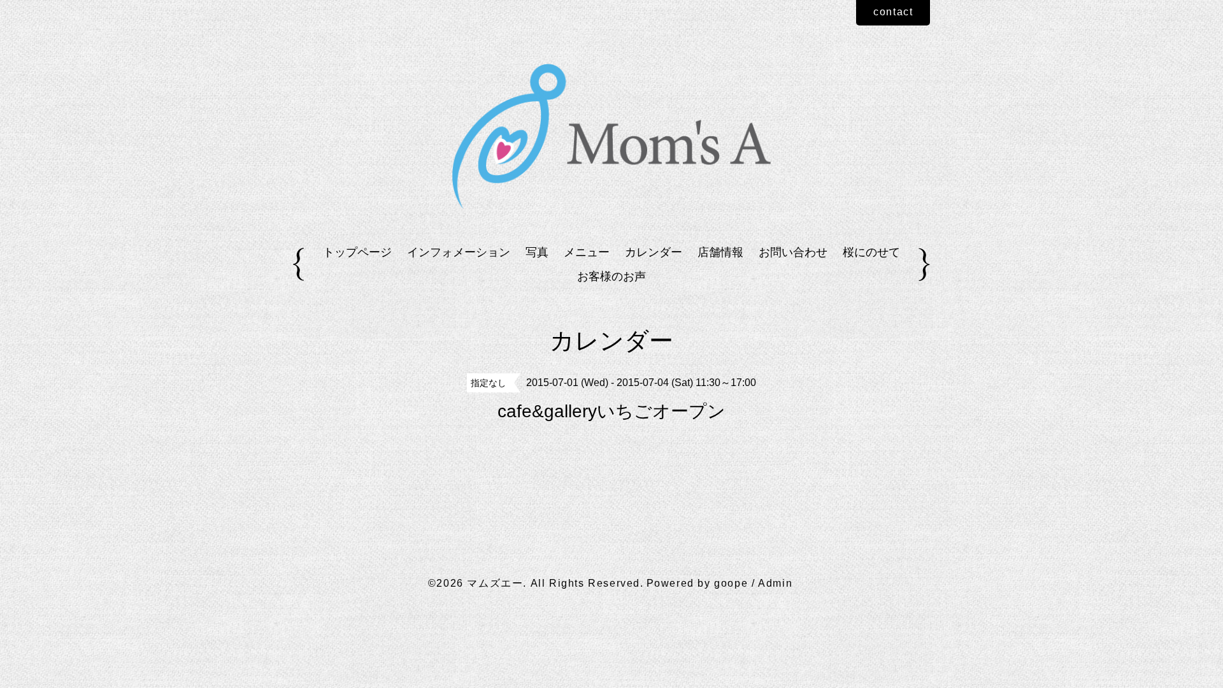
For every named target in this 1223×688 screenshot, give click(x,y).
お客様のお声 (611, 276)
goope (731, 583)
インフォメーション (458, 252)
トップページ (357, 252)
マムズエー (495, 583)
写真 (537, 252)
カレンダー (653, 252)
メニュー (587, 252)
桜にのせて (871, 252)
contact (893, 11)
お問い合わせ (793, 252)
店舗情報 (720, 252)
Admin (775, 583)
